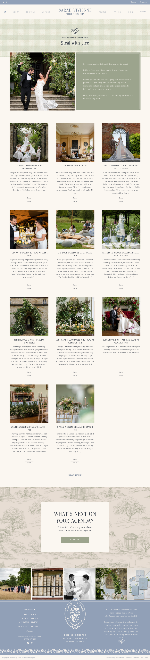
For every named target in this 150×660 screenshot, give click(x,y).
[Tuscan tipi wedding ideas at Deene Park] (29, 229)
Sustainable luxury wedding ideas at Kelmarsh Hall (75, 341)
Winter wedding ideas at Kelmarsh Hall (29, 428)
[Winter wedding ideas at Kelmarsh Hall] (29, 403)
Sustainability (110, 657)
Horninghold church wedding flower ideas (29, 341)
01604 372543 (30, 639)
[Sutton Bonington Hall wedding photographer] (121, 142)
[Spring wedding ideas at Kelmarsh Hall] (75, 403)
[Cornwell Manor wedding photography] (29, 142)
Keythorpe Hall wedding (75, 166)
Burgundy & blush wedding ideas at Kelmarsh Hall (121, 341)
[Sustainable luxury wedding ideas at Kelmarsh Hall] (75, 316)
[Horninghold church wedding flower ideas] (29, 316)
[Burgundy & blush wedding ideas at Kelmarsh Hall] (121, 316)
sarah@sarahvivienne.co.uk (29, 636)
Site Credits (144, 657)
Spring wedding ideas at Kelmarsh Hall (75, 428)
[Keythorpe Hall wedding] (75, 142)
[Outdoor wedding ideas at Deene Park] (75, 229)
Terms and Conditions (132, 657)
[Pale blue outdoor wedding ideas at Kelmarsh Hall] (121, 229)
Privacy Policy (119, 657)
